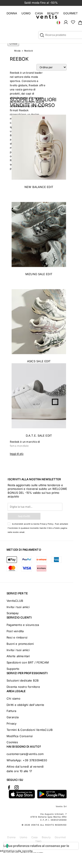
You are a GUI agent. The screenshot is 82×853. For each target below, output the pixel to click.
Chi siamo (13, 698)
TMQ (38, 841)
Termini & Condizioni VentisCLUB (30, 730)
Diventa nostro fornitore (23, 686)
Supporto (13, 668)
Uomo (26, 13)
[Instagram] (16, 787)
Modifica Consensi (20, 736)
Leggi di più (16, 453)
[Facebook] (9, 787)
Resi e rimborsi (17, 637)
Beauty (53, 13)
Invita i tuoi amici (18, 607)
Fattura (11, 711)
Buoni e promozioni (20, 643)
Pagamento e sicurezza (23, 625)
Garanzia (13, 717)
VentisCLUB (15, 600)
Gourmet (70, 13)
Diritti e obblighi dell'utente (25, 705)
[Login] (66, 22)
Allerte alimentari (18, 656)
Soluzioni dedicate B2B (23, 680)
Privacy (11, 723)
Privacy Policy (46, 524)
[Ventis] (46, 16)
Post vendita (15, 631)
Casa (39, 13)
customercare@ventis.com (25, 754)
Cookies (12, 742)
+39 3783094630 (35, 760)
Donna (12, 13)
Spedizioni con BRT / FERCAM (28, 662)
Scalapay (13, 613)
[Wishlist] (73, 22)
